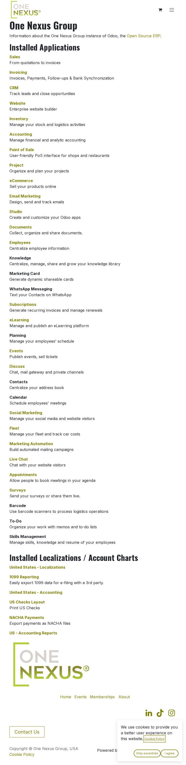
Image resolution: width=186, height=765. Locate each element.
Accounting (20, 134)
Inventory (18, 118)
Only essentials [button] (147, 753)
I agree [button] (170, 753)
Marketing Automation (31, 443)
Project (16, 165)
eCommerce (21, 180)
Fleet (14, 428)
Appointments (23, 474)
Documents (20, 227)
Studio (15, 211)
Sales (14, 56)
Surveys (17, 490)
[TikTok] (160, 713)
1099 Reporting (24, 576)
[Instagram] (171, 713)
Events (16, 350)
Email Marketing (24, 196)
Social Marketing (25, 412)
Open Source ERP (143, 35)
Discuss (17, 366)
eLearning (19, 319)
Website (17, 103)
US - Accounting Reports (33, 633)
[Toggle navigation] (172, 10)
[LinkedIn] (149, 713)
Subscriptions (22, 304)
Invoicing (18, 72)
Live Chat (18, 459)
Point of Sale (21, 149)
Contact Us (27, 732)
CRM (13, 87)
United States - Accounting (35, 592)
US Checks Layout (27, 602)
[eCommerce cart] (160, 10)
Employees (20, 242)
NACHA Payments (26, 617)
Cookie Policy (21, 754)
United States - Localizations (37, 567)
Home (65, 696)
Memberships (102, 696)
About (124, 696)
